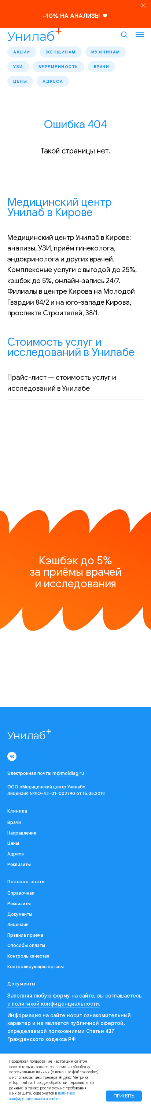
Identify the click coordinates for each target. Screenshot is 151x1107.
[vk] (11, 756)
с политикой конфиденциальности (53, 1003)
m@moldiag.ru (68, 773)
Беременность (58, 66)
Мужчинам (105, 52)
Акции (21, 52)
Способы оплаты (26, 945)
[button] (124, 34)
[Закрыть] (143, 5)
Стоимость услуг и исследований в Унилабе (71, 347)
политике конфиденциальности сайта (42, 1096)
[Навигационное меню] (140, 34)
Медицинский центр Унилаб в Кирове (59, 207)
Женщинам (61, 52)
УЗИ (18, 66)
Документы (19, 914)
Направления (21, 833)
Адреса (53, 81)
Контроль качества (28, 956)
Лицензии (18, 924)
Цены (20, 81)
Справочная (20, 893)
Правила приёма (25, 935)
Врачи (102, 66)
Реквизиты (19, 864)
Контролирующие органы (35, 966)
